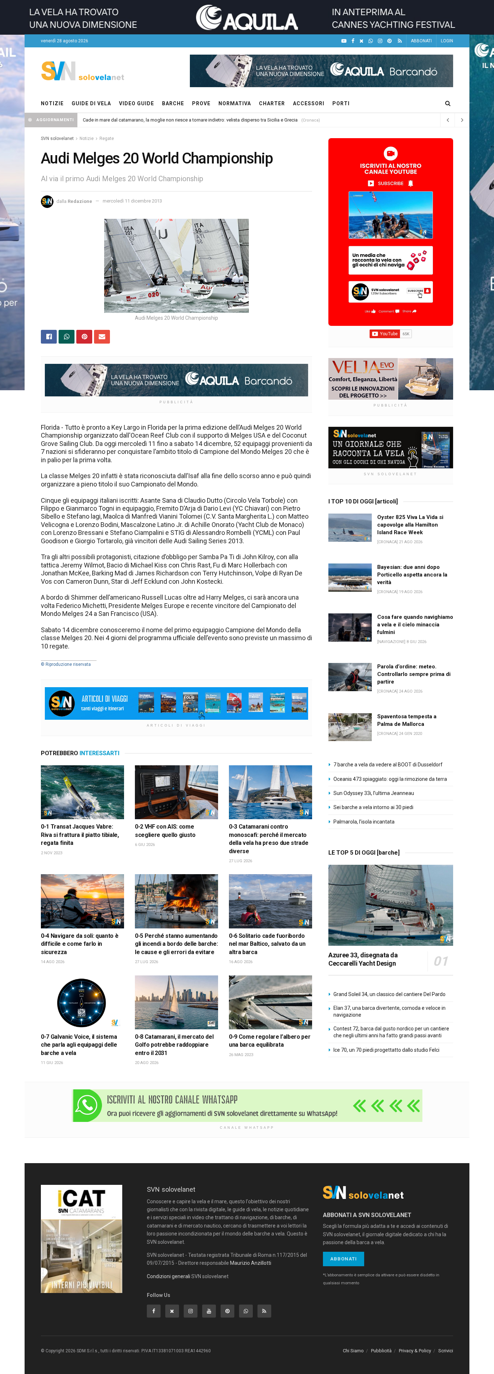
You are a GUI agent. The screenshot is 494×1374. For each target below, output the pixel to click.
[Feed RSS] (400, 41)
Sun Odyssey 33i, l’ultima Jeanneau (373, 793)
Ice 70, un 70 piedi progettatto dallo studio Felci (386, 1050)
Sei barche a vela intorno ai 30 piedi (373, 807)
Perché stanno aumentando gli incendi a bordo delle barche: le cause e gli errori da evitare (176, 944)
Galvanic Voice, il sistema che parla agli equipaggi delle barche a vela (79, 1044)
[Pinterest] (389, 41)
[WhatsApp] (371, 41)
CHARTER (272, 103)
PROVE (201, 103)
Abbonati (343, 1259)
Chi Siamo (353, 1350)
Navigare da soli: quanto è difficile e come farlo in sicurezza (79, 944)
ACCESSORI (308, 103)
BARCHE (173, 103)
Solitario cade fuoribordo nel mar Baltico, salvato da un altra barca (267, 944)
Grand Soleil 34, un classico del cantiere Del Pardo (389, 994)
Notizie (87, 138)
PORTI (341, 103)
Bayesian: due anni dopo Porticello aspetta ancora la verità (412, 575)
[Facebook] (353, 41)
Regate (106, 138)
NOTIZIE (52, 103)
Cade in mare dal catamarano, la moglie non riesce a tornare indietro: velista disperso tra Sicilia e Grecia (190, 120)
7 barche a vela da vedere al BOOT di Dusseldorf (388, 764)
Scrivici (445, 1350)
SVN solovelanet (57, 138)
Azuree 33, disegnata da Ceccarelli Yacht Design (363, 959)
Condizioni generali (168, 1276)
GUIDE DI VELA (91, 103)
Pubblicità (381, 1350)
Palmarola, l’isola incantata (364, 822)
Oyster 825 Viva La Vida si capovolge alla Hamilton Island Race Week (410, 525)
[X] (361, 41)
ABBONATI (421, 40)
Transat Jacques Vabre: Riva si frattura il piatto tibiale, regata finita (80, 834)
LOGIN (447, 40)
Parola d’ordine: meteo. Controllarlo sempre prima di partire (414, 674)
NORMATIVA (234, 103)
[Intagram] (380, 41)
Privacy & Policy (415, 1350)
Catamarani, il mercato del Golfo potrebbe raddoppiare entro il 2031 (174, 1044)
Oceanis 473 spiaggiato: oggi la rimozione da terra (390, 779)
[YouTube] (343, 41)
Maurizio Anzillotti (250, 1263)
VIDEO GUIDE (136, 103)
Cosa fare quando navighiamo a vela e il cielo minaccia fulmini (415, 624)
